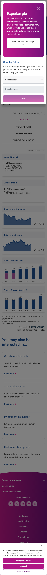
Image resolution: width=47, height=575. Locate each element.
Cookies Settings (23, 572)
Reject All (23, 566)
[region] (23, 559)
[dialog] (23, 287)
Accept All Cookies (23, 560)
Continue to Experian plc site (23, 43)
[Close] (38, 8)
